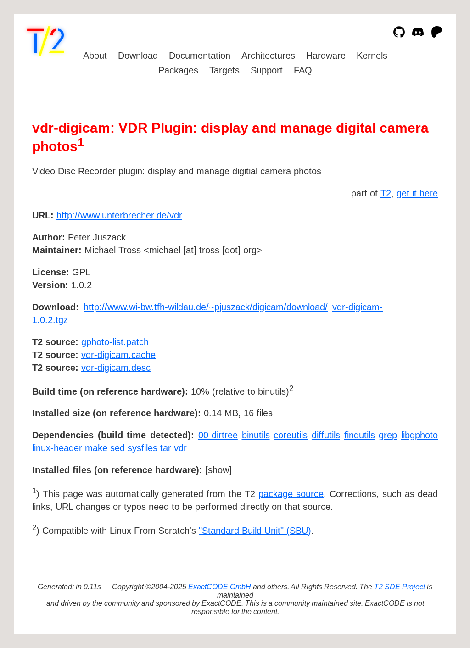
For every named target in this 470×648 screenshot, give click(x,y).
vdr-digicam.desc (116, 368)
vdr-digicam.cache (118, 355)
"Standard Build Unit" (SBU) (255, 530)
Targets (224, 70)
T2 (385, 193)
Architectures (268, 55)
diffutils (326, 435)
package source (291, 494)
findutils (359, 435)
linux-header (57, 448)
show (218, 470)
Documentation (199, 55)
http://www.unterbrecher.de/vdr (119, 215)
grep (388, 435)
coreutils (291, 435)
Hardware (326, 55)
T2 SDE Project (399, 587)
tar (165, 448)
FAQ (303, 70)
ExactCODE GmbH (219, 587)
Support (267, 70)
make (96, 448)
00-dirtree (218, 435)
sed (117, 448)
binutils (256, 435)
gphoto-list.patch (115, 342)
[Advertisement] (410, 268)
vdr (180, 448)
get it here (417, 193)
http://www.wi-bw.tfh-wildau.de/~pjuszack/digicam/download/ (206, 307)
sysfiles (142, 448)
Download (138, 55)
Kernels (372, 55)
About (95, 55)
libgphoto (419, 435)
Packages (178, 70)
